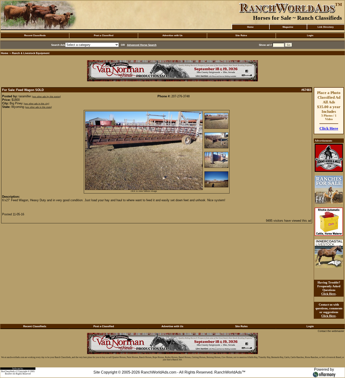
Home (250, 27)
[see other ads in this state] (38, 107)
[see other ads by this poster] (46, 96)
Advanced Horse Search (142, 44)
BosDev (8, 374)
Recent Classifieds (35, 35)
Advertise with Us (172, 35)
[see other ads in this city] (36, 103)
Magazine (288, 27)
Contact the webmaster (331, 331)
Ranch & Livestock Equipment (31, 53)
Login (310, 35)
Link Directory (326, 27)
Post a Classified (103, 35)
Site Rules (241, 35)
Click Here (328, 128)
